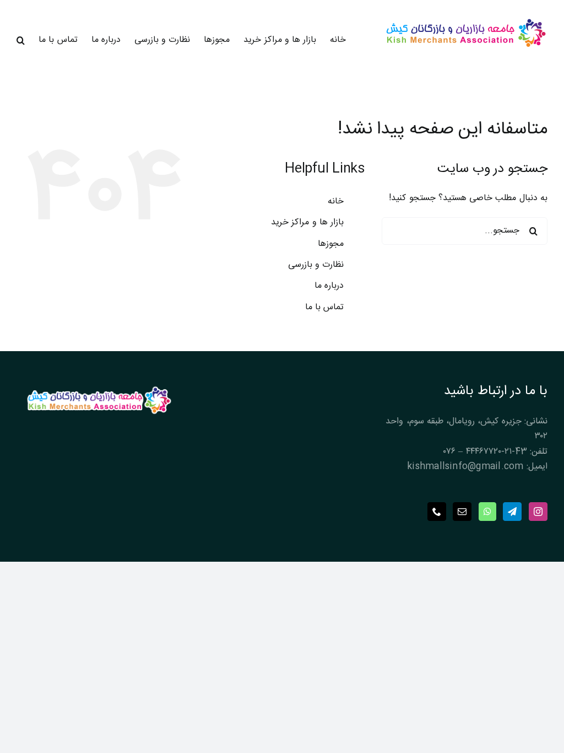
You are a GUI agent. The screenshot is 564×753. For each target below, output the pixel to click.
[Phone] (436, 511)
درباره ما (329, 285)
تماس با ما (324, 307)
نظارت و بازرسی (316, 264)
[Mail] (462, 511)
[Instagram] (538, 511)
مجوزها (331, 243)
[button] (21, 40)
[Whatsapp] (487, 511)
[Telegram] (512, 511)
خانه (336, 201)
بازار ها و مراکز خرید (307, 222)
